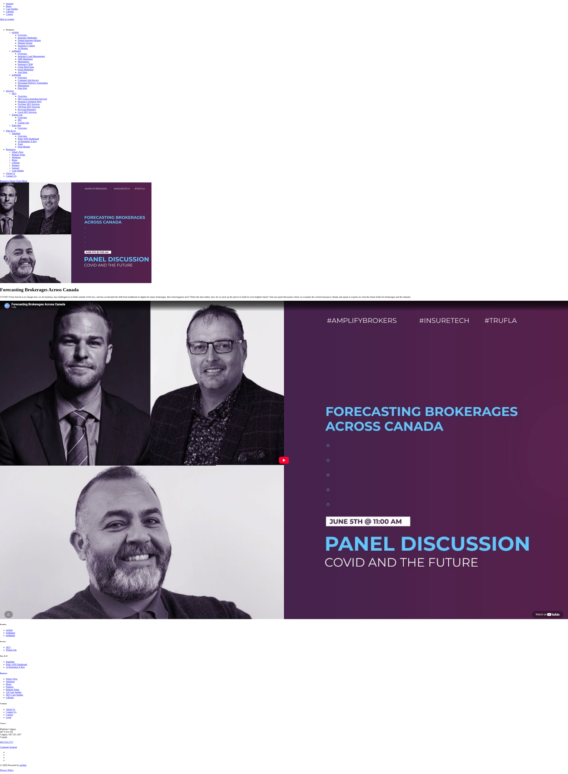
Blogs (8, 6)
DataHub (16, 133)
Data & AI (11, 131)
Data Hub (22, 88)
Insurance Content (26, 45)
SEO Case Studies (14, 695)
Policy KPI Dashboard (28, 139)
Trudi (20, 144)
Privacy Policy (7, 770)
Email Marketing (25, 69)
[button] (21, 181)
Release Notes (18, 154)
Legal (8, 717)
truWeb (15, 32)
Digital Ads (17, 115)
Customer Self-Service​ (28, 80)
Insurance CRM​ (25, 64)
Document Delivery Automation (33, 83)
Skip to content (7, 19)
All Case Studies (13, 692)
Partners (15, 165)
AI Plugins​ (23, 48)
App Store (22, 72)
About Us (10, 173)
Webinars (16, 157)
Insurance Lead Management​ (31, 56)
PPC (20, 120)
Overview (22, 35)
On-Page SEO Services (29, 104)
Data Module (24, 146)
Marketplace (23, 61)
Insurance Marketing (27, 37)
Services (10, 91)
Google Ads (23, 123)
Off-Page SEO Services (29, 107)
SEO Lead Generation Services (32, 99)
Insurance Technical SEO (30, 101)
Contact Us (11, 176)
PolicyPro (16, 125)
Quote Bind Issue (26, 67)
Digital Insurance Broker (29, 40)
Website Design (25, 43)
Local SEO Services (27, 112)
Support (9, 3)
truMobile (16, 75)
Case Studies (12, 9)
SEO (14, 93)
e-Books (10, 11)
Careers (9, 14)
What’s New (18, 152)
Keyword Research (27, 109)
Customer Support (8, 747)
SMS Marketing (25, 59)
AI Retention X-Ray (27, 141)
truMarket (16, 51)
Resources (11, 149)
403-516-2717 (6, 742)
